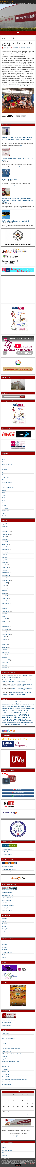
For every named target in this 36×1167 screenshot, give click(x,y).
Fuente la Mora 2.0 (6, 1)
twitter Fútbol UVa (6, 902)
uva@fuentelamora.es (19, 1136)
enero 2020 (4, 547)
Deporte (13, 706)
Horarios (4, 485)
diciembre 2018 (5, 572)
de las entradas (7, 1150)
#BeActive (4, 702)
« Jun (8, 1114)
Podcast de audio (6, 1082)
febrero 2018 (5, 598)
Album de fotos (5, 1041)
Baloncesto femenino (7, 464)
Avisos (3, 459)
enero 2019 (4, 570)
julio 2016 (4, 637)
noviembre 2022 (6, 529)
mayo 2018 (4, 590)
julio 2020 (4, 536)
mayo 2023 (4, 524)
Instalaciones (5, 1056)
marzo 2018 (5, 595)
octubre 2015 (5, 657)
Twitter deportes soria (7, 854)
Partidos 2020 (5, 1076)
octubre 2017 (5, 608)
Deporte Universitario (7, 474)
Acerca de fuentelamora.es (8, 1020)
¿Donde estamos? (6, 1035)
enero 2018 (4, 601)
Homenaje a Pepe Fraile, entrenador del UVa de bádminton (17, 44)
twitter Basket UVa (6, 900)
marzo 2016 (5, 644)
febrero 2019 (5, 567)
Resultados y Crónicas (14, 720)
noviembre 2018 (6, 575)
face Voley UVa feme (7, 908)
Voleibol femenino (15, 724)
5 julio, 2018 (15, 47)
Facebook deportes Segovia (8, 869)
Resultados (4, 497)
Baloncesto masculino (7, 467)
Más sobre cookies (6, 1025)
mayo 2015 (4, 667)
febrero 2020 (5, 544)
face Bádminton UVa (7, 892)
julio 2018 (4, 585)
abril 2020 (4, 539)
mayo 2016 (4, 639)
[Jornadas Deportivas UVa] (18, 173)
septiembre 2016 (6, 634)
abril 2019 (4, 562)
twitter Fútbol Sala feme (7, 905)
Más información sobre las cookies (10, 1061)
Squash (4, 505)
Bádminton (23, 47)
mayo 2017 (4, 613)
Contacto (4, 1046)
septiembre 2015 (6, 660)
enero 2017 (4, 624)
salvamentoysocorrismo (11, 722)
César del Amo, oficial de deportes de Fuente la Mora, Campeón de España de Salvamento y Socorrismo (17, 138)
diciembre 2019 (5, 549)
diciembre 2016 (5, 626)
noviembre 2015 (6, 654)
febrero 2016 (5, 647)
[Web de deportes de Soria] (9, 846)
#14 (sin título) (5, 1033)
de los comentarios (8, 1152)
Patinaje (4, 495)
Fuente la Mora (6, 47)
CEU (3, 472)
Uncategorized (5, 510)
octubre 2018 (5, 577)
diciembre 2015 (5, 652)
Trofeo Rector (5, 508)
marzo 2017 (5, 619)
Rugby (3, 500)
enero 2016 (4, 649)
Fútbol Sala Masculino (7, 482)
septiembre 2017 (6, 611)
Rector (15, 715)
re (12, 715)
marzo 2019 (5, 565)
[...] (21, 145)
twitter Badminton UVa (7, 895)
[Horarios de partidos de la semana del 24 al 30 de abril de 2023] (18, 152)
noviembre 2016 (6, 629)
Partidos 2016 (5, 1066)
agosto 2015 (5, 662)
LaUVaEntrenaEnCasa (8, 712)
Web (25, 724)
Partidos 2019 (5, 1074)
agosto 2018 (5, 583)
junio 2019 (4, 557)
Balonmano (4, 469)
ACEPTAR (18, 1165)
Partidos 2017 (5, 1069)
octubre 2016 (5, 631)
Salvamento (5, 503)
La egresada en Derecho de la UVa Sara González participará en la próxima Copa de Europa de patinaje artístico (17, 200)
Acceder (4, 1147)
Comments (5, 48)
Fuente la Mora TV (6, 1051)
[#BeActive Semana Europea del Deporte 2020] (18, 214)
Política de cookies (6, 1022)
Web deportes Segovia (7, 866)
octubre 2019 (5, 554)
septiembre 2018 (6, 580)
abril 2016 (4, 642)
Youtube (28, 724)
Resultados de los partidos (16, 717)
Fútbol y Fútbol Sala (7, 929)
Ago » (27, 1114)
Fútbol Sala (17, 708)
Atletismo (4, 456)
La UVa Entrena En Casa (8, 487)
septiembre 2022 (6, 531)
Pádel (3, 492)
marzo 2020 (5, 541)
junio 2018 (4, 588)
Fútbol (3, 480)
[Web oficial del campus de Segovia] (9, 864)
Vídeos (3, 513)
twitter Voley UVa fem (7, 910)
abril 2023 (4, 526)
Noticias (28, 47)
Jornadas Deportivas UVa (9, 179)
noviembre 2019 (6, 552)
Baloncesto (18, 702)
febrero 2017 (5, 621)
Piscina (7, 715)
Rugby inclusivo (29, 720)
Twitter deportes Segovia (8, 871)
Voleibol (4, 516)
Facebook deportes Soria (8, 851)
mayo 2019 (4, 559)
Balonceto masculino (6, 704)
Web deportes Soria (6, 849)
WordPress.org (5, 1155)
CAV (24, 704)
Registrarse (4, 1145)
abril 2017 (4, 616)
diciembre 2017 (5, 603)
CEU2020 (30, 704)
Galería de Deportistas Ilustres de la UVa (12, 1053)
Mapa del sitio (5, 1059)
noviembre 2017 (6, 606)
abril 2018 (4, 593)
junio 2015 (4, 665)
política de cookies (29, 1163)
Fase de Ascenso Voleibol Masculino (11, 1048)
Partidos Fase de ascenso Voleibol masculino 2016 (14, 1079)
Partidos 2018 (5, 1071)
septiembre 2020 (6, 534)
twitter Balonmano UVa (7, 897)
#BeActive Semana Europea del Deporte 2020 (15, 221)
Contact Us (4, 1043)
